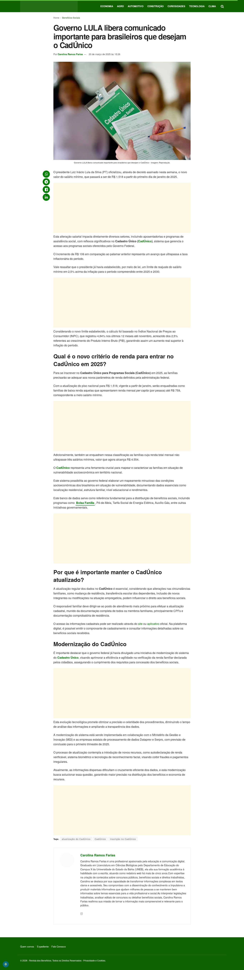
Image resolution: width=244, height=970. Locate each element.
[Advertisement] (122, 208)
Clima (212, 6)
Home (56, 17)
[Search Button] (222, 6)
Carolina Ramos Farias (70, 54)
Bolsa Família (85, 503)
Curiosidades (176, 6)
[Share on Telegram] (46, 181)
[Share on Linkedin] (46, 197)
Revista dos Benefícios (40, 960)
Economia (106, 6)
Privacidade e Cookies (94, 960)
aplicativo (153, 624)
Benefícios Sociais (71, 17)
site (140, 624)
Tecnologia (197, 6)
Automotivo (135, 6)
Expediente (43, 946)
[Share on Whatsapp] (46, 174)
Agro (120, 6)
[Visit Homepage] (49, 6)
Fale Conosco (58, 946)
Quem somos (27, 946)
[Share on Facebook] (46, 189)
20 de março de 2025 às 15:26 (104, 54)
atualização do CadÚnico (76, 838)
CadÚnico (145, 241)
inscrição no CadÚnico (123, 838)
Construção (155, 6)
